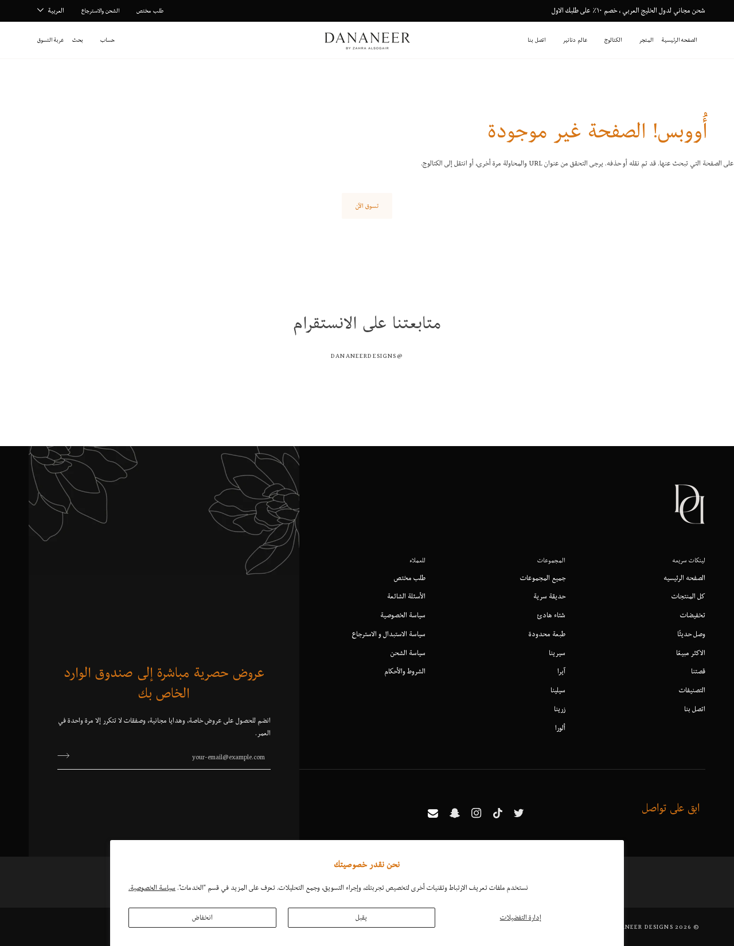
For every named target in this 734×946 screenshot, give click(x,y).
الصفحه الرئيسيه (684, 578)
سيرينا (557, 653)
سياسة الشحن (408, 653)
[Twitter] (519, 813)
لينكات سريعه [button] (689, 560)
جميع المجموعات (542, 578)
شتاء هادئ (551, 615)
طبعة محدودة (547, 634)
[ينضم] (66, 756)
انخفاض (202, 917)
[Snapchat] (455, 813)
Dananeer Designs (639, 926)
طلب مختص (409, 578)
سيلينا (557, 690)
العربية (56, 10)
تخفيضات (692, 615)
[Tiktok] (497, 813)
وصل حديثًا (691, 634)
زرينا (559, 709)
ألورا (560, 728)
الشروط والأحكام (405, 671)
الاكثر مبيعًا (690, 653)
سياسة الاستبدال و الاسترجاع (388, 634)
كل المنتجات (688, 596)
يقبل (361, 917)
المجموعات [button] (551, 560)
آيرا (561, 671)
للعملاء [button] (417, 560)
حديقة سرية (549, 596)
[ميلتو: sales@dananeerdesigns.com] (433, 813)
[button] (646, 40)
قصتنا (698, 671)
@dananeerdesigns (367, 355)
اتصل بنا (694, 709)
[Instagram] (476, 813)
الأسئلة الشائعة (406, 596)
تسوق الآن (367, 205)
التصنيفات (692, 690)
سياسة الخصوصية (402, 615)
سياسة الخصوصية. (151, 887)
